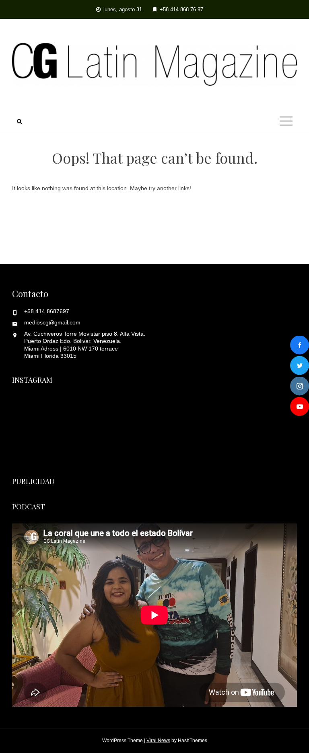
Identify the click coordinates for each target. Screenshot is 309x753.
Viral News (158, 740)
